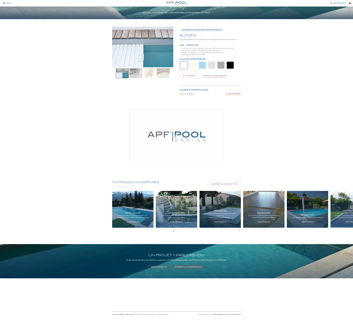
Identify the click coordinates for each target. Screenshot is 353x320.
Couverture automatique (185, 13)
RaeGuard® (220, 213)
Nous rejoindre (126, 302)
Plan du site (130, 314)
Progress (176, 211)
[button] (176, 136)
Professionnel (137, 299)
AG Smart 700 (133, 213)
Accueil (147, 13)
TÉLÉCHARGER (234, 93)
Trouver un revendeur (140, 305)
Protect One (307, 211)
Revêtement (220, 296)
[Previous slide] (113, 73)
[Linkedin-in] (178, 304)
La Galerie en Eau (139, 296)
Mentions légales (118, 314)
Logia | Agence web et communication (227, 314)
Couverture (160, 13)
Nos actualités (126, 305)
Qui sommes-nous (124, 299)
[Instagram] (175, 304)
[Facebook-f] (171, 304)
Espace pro (137, 302)
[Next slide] (171, 73)
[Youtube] (182, 304)
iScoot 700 (263, 215)
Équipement (220, 302)
